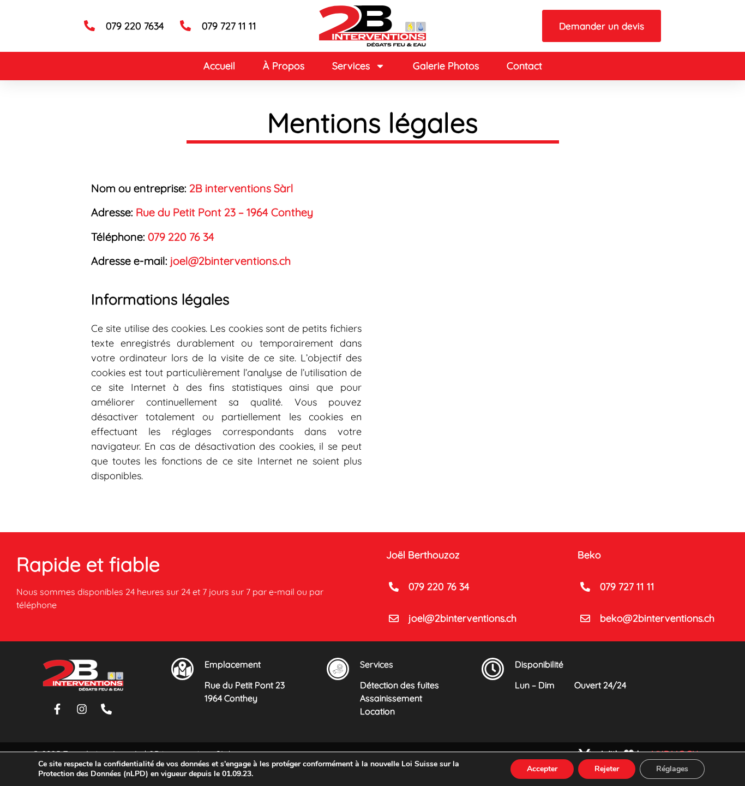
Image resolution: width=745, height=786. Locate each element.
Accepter (542, 769)
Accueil (219, 65)
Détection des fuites (399, 685)
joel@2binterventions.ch (230, 260)
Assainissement (391, 698)
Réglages (672, 769)
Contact (524, 65)
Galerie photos (446, 65)
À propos (283, 65)
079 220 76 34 (181, 236)
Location (377, 711)
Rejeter (606, 769)
